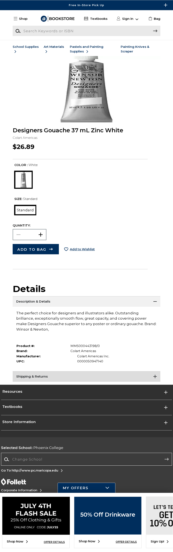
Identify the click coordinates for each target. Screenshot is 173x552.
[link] (153, 18)
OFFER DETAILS (54, 542)
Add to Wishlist (82, 249)
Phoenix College (32, 447)
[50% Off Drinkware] (107, 531)
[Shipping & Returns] (86, 376)
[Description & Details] (86, 301)
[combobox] (86, 459)
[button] (86, 5)
